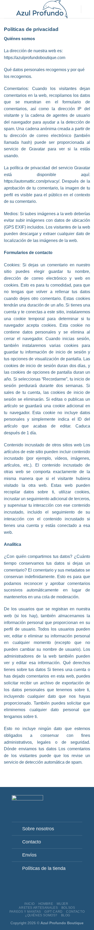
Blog (65, 915)
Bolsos (68, 908)
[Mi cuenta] (74, 9)
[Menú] (7, 9)
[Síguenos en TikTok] (72, 800)
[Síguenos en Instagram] (66, 800)
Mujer (62, 904)
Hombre (45, 904)
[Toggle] (18, 827)
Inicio (29, 904)
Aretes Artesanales (38, 908)
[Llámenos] (79, 800)
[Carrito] (87, 9)
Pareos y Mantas (25, 911)
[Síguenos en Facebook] (60, 800)
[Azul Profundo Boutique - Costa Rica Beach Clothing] (42, 9)
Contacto (75, 911)
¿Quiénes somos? (41, 915)
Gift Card (53, 911)
